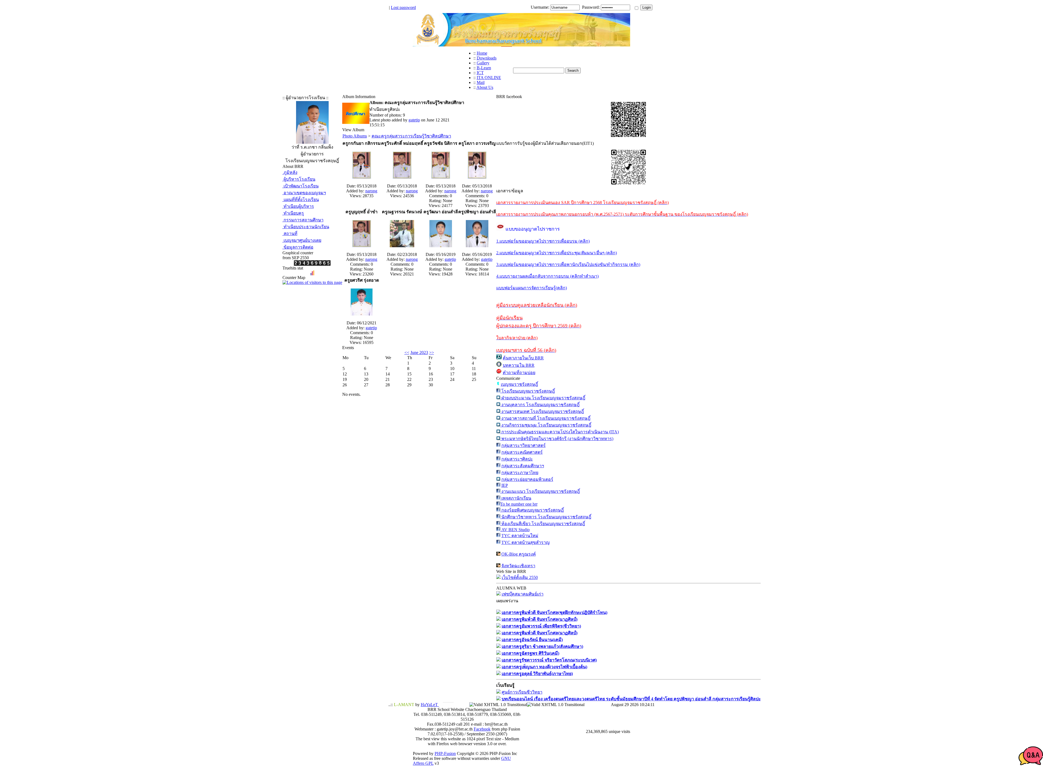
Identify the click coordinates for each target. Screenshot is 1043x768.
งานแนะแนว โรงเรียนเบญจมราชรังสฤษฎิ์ (540, 491)
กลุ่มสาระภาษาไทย (519, 472)
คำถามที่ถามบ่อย (519, 372)
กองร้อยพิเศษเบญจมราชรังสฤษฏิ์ (532, 510)
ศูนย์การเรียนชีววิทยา (522, 692)
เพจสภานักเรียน (515, 498)
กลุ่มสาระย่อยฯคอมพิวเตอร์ (527, 479)
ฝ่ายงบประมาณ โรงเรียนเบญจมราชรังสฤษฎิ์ (542, 398)
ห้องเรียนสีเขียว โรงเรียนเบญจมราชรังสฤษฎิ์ (542, 523)
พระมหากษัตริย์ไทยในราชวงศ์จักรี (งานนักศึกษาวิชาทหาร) (556, 438)
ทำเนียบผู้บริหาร (298, 206)
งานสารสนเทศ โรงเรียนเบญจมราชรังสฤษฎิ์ (542, 411)
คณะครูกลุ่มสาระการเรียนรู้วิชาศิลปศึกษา (411, 136)
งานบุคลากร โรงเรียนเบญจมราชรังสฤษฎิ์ (540, 404)
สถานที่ (289, 233)
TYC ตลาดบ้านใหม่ (519, 535)
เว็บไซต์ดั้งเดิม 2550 (520, 577)
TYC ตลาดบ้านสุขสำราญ (525, 542)
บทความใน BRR (519, 365)
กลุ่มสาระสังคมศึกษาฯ (522, 465)
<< (406, 352)
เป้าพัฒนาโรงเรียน (300, 186)
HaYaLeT (430, 704)
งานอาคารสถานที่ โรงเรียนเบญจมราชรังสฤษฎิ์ (545, 418)
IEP (504, 485)
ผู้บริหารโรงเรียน (298, 179)
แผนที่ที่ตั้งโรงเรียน (300, 199)
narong (371, 191)
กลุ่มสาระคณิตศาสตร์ (522, 452)
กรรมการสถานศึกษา (302, 220)
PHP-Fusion (445, 753)
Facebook (482, 729)
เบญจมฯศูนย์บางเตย (301, 240)
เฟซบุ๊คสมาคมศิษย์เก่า (523, 594)
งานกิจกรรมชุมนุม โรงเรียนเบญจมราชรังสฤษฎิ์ (545, 425)
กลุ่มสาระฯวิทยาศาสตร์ (523, 445)
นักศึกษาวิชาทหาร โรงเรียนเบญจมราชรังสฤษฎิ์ (545, 517)
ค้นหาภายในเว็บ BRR (523, 358)
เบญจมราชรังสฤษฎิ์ (519, 384)
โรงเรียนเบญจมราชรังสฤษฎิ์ (527, 391)
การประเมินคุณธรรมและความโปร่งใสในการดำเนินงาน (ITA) (559, 432)
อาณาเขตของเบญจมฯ (304, 192)
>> (431, 352)
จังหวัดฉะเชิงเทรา (518, 565)
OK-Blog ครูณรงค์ (518, 554)
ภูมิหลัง (289, 172)
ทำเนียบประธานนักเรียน (305, 226)
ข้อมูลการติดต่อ (297, 247)
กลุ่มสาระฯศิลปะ (517, 459)
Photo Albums (355, 136)
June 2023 (419, 352)
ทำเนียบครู (293, 213)
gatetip (414, 120)
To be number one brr (519, 504)
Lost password (403, 7)
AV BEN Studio (515, 529)
